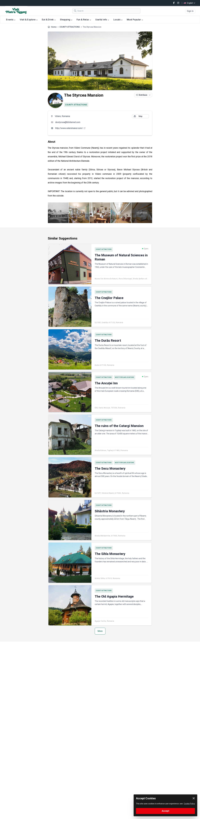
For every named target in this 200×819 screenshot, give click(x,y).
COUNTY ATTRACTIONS (69, 27)
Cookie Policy (189, 804)
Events (10, 19)
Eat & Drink (48, 19)
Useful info (101, 19)
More (100, 631)
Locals (117, 19)
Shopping (65, 19)
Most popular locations (124, 377)
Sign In (190, 11)
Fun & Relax (83, 19)
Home (53, 27)
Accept (165, 811)
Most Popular (134, 19)
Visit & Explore (28, 19)
